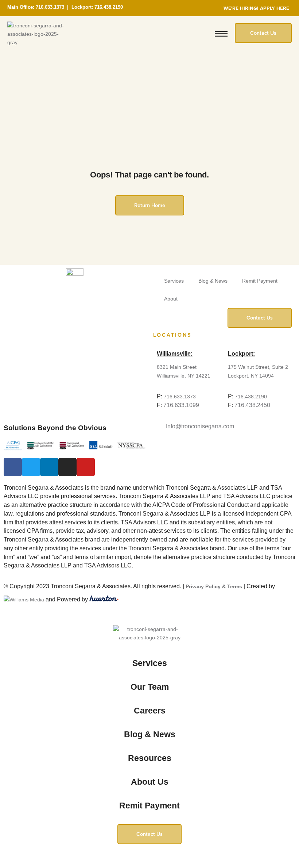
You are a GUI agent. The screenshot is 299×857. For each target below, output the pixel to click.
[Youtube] (86, 467)
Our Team (150, 687)
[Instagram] (67, 467)
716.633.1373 (50, 7)
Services (174, 281)
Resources (149, 758)
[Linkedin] (49, 467)
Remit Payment (259, 281)
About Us (149, 782)
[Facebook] (13, 467)
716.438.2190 (108, 7)
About (171, 299)
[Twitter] (31, 467)
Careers (150, 710)
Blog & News (213, 281)
